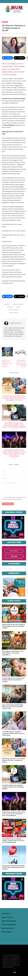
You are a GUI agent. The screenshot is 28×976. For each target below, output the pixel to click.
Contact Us (6, 914)
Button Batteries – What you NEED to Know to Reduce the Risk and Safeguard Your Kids (21, 363)
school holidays (14, 309)
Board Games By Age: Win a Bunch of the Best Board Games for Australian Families (13, 626)
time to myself (13, 312)
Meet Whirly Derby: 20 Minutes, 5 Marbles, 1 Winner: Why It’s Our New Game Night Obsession (13, 840)
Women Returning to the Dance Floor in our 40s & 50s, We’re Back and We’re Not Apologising (14, 453)
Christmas (5, 21)
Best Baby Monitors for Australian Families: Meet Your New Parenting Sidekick (14, 425)
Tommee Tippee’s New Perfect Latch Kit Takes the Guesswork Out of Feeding (13, 679)
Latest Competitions (9, 924)
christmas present (18, 304)
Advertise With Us (8, 928)
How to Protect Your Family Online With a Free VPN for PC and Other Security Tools (12, 706)
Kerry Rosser (6, 33)
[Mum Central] (14, 9)
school (18, 307)
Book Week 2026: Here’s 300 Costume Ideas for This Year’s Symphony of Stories (14, 398)
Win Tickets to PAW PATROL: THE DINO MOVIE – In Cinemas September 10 (12, 653)
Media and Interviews (9, 921)
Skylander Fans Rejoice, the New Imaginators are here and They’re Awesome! (7, 363)
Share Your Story (7, 917)
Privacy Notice (7, 932)
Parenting (10, 307)
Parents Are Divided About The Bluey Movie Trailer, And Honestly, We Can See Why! (13, 867)
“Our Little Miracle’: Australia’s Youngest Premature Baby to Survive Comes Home (13, 733)
